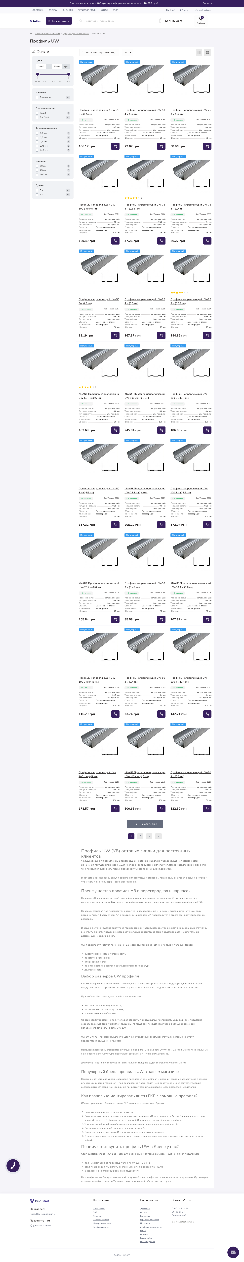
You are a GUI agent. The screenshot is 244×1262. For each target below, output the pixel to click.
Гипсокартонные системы (47, 33)
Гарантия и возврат (149, 1219)
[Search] (80, 21)
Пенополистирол (101, 1219)
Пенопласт (98, 1216)
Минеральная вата (102, 1223)
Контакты (67, 10)
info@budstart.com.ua (183, 1221)
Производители (87, 10)
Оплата (52, 10)
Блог (115, 10)
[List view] (199, 52)
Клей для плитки (101, 1227)
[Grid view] (207, 52)
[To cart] (115, 146)
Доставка (37, 10)
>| (158, 836)
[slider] (38, 74)
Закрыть (207, 3)
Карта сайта (146, 1238)
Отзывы (144, 1234)
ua (173, 10)
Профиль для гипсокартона (76, 33)
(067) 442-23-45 (174, 20)
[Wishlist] (117, 62)
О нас (104, 10)
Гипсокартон (99, 1208)
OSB (95, 1212)
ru (167, 10)
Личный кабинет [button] (204, 10)
